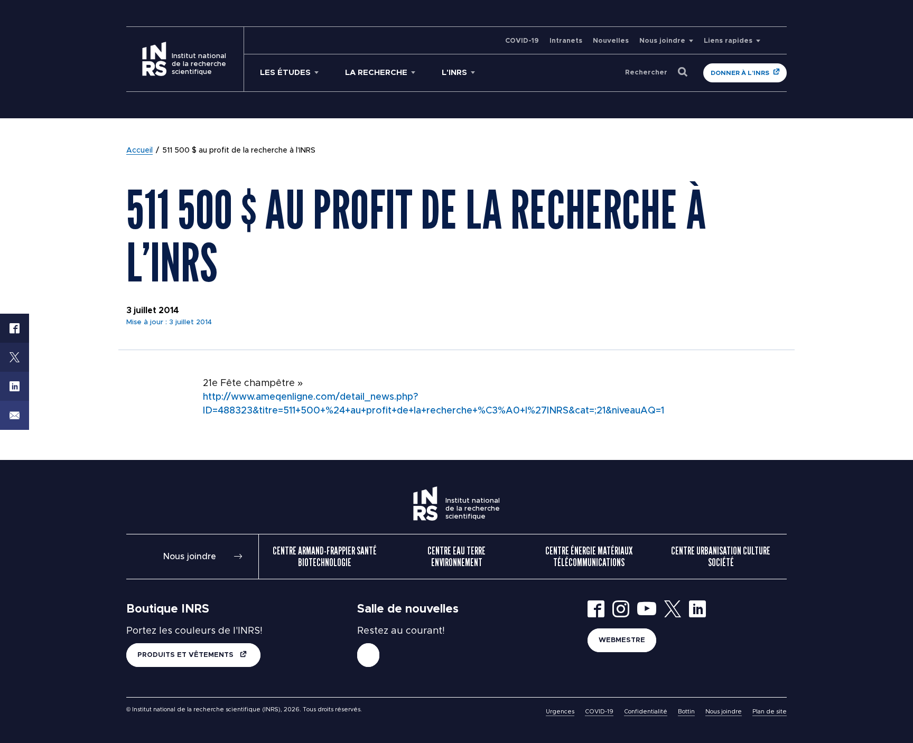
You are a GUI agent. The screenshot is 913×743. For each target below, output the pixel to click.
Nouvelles (611, 40)
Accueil (139, 150)
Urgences (560, 711)
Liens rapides (728, 40)
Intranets (565, 40)
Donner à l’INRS (740, 73)
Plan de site (769, 711)
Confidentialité (645, 711)
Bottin (686, 711)
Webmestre (622, 640)
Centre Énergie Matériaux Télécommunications (588, 556)
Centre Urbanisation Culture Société (720, 556)
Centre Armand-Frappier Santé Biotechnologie (325, 556)
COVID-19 (522, 40)
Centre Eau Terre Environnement (456, 556)
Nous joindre (662, 40)
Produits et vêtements (186, 655)
